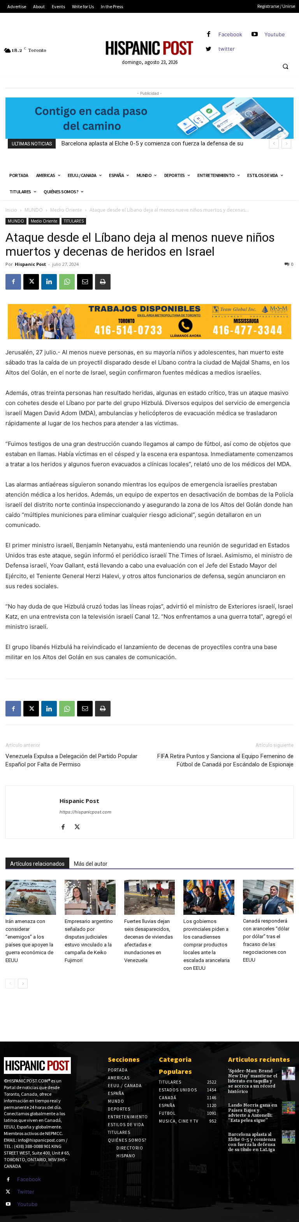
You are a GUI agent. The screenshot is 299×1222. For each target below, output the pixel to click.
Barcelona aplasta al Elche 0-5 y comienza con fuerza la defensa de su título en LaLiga (252, 1142)
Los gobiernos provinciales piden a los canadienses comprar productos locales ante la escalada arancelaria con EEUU (206, 944)
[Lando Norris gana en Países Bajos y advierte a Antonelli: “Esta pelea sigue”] (288, 1107)
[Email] (85, 282)
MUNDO (34, 210)
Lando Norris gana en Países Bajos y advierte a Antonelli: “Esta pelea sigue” (252, 1113)
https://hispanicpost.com (85, 812)
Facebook (230, 34)
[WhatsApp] (67, 282)
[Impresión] (103, 282)
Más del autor (90, 864)
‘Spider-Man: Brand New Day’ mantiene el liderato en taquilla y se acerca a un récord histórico (252, 1081)
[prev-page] (10, 984)
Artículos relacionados (37, 864)
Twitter (25, 1191)
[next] (286, 144)
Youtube (274, 34)
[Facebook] (208, 34)
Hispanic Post (30, 264)
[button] (285, 66)
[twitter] (208, 49)
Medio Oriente (66, 210)
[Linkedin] (49, 282)
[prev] (274, 144)
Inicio (11, 210)
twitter (226, 49)
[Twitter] (8, 1192)
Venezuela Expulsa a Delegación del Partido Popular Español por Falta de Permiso (71, 760)
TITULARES (74, 221)
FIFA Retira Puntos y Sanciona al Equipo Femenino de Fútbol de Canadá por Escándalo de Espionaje (225, 760)
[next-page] (23, 984)
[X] (31, 282)
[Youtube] (254, 34)
